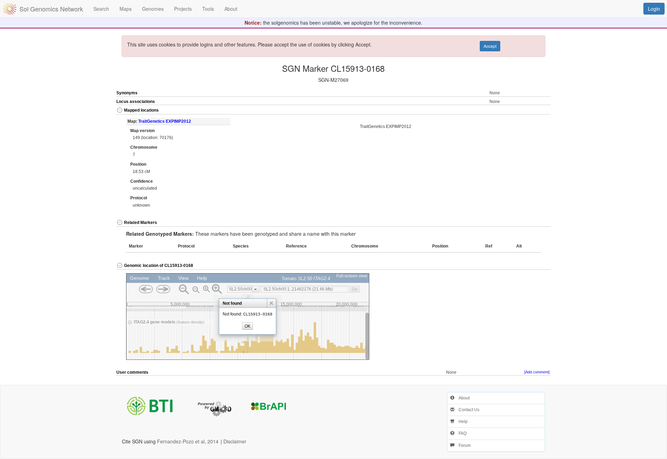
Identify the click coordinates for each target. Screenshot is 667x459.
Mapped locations (141, 110)
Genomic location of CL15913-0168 (158, 265)
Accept (490, 46)
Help (461, 421)
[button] (529, 110)
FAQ (460, 433)
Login (654, 8)
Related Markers (140, 222)
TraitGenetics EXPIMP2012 (164, 121)
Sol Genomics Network (51, 8)
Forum (462, 445)
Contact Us (466, 409)
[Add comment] (537, 372)
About (462, 398)
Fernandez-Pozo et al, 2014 (188, 441)
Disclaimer (234, 441)
